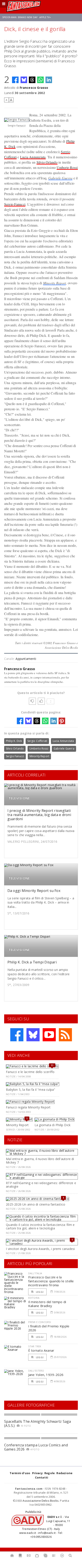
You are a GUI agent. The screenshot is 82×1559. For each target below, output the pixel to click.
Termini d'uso (20, 1473)
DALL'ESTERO (36, 1370)
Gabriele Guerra (60, 178)
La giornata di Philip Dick (52, 1125)
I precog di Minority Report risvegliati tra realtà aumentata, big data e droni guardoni (39, 814)
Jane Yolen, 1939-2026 (46, 1374)
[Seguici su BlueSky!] (33, 1034)
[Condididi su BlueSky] (24, 80)
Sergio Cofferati (37, 741)
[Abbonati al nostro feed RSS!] (65, 1034)
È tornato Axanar (41, 1350)
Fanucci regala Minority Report (28, 1107)
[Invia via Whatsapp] (40, 80)
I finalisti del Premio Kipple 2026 (49, 1328)
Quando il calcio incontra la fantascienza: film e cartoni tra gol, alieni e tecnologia (40, 1226)
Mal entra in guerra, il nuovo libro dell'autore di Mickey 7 (40, 1161)
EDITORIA (33, 1298)
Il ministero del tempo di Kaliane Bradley (47, 1304)
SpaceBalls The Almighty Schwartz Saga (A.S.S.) (37, 1423)
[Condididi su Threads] (32, 80)
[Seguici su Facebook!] (16, 1034)
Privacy (37, 1473)
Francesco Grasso (34, 88)
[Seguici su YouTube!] (49, 1034)
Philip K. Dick (14, 741)
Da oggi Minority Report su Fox (33, 890)
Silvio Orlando (47, 162)
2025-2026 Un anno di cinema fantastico (35, 1204)
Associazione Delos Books (41, 1501)
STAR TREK (34, 1346)
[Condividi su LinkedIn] (48, 80)
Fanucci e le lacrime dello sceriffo (30, 1072)
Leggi (39, 1291)
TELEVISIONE (19, 798)
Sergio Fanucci (14, 204)
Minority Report (54, 283)
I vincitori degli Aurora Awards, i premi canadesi (40, 1249)
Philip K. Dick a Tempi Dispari (32, 962)
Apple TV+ (45, 17)
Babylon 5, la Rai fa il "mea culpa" (30, 1089)
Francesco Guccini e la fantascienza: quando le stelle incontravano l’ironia (51, 1281)
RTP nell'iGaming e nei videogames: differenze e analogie (41, 1185)
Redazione (64, 1473)
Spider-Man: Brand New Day (19, 17)
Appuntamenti (26, 659)
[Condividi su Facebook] (15, 80)
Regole (49, 1473)
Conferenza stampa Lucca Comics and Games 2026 (36, 1447)
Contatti (41, 1477)
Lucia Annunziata (33, 157)
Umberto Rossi (67, 167)
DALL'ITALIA (35, 1273)
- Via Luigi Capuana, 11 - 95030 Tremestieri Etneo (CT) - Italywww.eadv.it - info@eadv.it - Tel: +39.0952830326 (44, 1527)
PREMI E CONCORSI (39, 1322)
